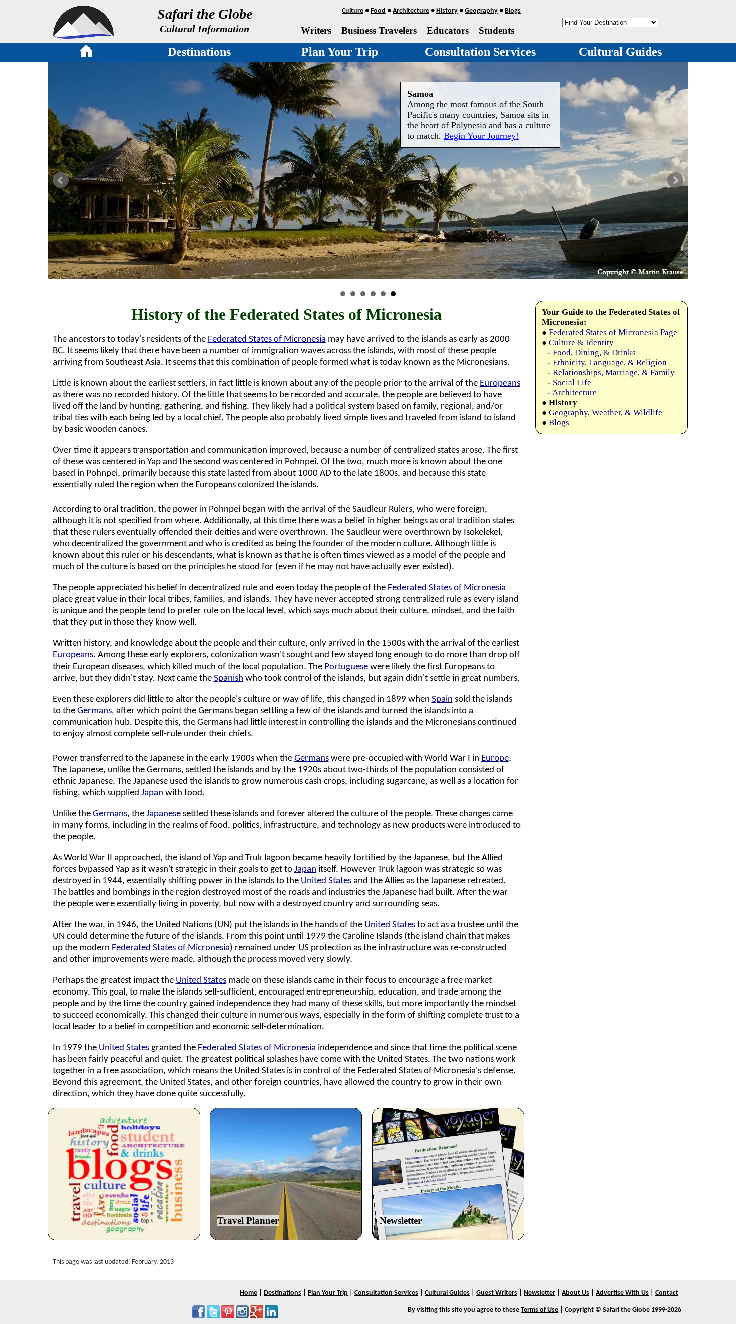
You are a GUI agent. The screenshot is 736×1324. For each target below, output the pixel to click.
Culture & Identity (581, 342)
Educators (448, 30)
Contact (666, 1293)
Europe (495, 758)
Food (378, 11)
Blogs (513, 11)
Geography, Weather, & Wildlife (605, 412)
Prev (61, 180)
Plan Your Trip (339, 51)
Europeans (500, 383)
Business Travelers (379, 30)
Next (675, 180)
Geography (481, 11)
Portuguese (346, 667)
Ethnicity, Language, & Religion (610, 362)
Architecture (411, 11)
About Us (575, 1293)
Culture (352, 11)
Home (248, 1293)
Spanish (228, 678)
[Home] (86, 52)
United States (326, 881)
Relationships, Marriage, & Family (614, 372)
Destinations (199, 51)
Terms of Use (539, 1310)
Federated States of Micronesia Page (613, 332)
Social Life (572, 382)
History (447, 11)
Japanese (163, 814)
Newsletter (401, 1220)
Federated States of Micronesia (267, 339)
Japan (152, 793)
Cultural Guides (620, 51)
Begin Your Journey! (481, 136)
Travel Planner (248, 1220)
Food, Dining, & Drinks (594, 352)
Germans (94, 711)
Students (496, 30)
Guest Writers (496, 1293)
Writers (316, 30)
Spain (442, 699)
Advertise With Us (622, 1293)
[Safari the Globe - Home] (83, 35)
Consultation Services (480, 51)
